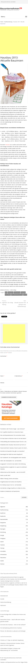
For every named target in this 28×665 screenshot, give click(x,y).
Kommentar (3, 356)
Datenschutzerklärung (5, 602)
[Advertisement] (14, 40)
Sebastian (2, 643)
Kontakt (2, 599)
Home (1, 21)
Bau (6, 292)
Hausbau (8, 144)
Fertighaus (2, 538)
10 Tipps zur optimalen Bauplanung (14, 640)
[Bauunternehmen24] (14, 9)
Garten (2, 541)
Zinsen (25, 294)
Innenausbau (3, 554)
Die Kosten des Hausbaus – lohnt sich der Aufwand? (13, 624)
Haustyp (2, 548)
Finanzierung (17, 292)
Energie (2, 535)
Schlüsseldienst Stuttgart (6, 648)
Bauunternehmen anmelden (9, 2)
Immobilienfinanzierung (17, 294)
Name (2, 376)
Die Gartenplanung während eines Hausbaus (11, 628)
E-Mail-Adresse (19, 376)
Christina (2, 640)
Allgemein (2, 506)
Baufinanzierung (8, 21)
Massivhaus (3, 557)
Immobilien (7, 294)
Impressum (3, 605)
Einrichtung (3, 532)
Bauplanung (3, 525)
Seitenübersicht (4, 595)
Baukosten (10, 292)
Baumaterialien (4, 519)
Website (2, 382)
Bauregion (2, 529)
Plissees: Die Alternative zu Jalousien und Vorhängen (13, 631)
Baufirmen (2, 513)
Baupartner (3, 522)
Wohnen (2, 564)
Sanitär (2, 560)
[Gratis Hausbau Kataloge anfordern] (10, 421)
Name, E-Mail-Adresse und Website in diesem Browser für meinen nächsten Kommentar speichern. (13, 392)
